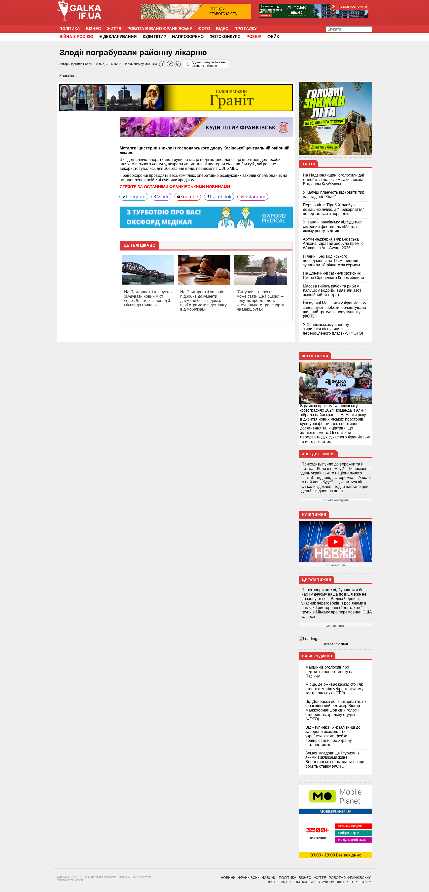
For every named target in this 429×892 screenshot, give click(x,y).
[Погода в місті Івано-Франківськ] (335, 639)
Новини (228, 878)
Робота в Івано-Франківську (159, 29)
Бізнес (93, 29)
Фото (204, 29)
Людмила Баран (80, 64)
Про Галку (245, 29)
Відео (222, 29)
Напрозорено (188, 37)
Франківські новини (257, 878)
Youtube (189, 196)
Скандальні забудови (314, 882)
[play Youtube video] (335, 541)
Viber (163, 196)
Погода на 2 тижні (336, 644)
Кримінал (67, 76)
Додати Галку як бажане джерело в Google (209, 64)
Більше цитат (336, 626)
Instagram (254, 196)
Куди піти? (154, 37)
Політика (69, 29)
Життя (114, 29)
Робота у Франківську (350, 878)
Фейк (273, 37)
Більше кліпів (335, 565)
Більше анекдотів (335, 500)
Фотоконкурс (225, 37)
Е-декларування (118, 37)
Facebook (220, 196)
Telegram (135, 196)
